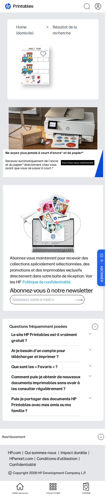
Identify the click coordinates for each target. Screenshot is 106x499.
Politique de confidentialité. (46, 281)
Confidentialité (22, 464)
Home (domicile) (24, 30)
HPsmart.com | (23, 458)
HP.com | (16, 452)
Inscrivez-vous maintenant (77, 162)
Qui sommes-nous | (43, 452)
